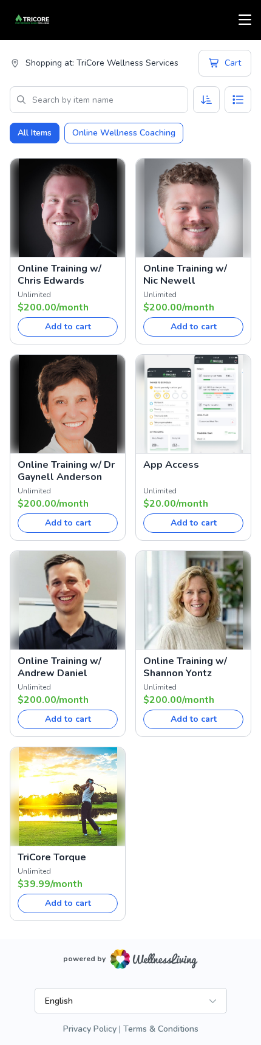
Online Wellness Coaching (123, 133)
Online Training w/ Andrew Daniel (59, 667)
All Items (35, 133)
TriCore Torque (52, 857)
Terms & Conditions (160, 1029)
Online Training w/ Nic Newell (185, 274)
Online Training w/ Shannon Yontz (185, 667)
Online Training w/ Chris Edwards (59, 274)
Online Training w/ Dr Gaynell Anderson (66, 471)
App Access (171, 465)
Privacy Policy (90, 1029)
